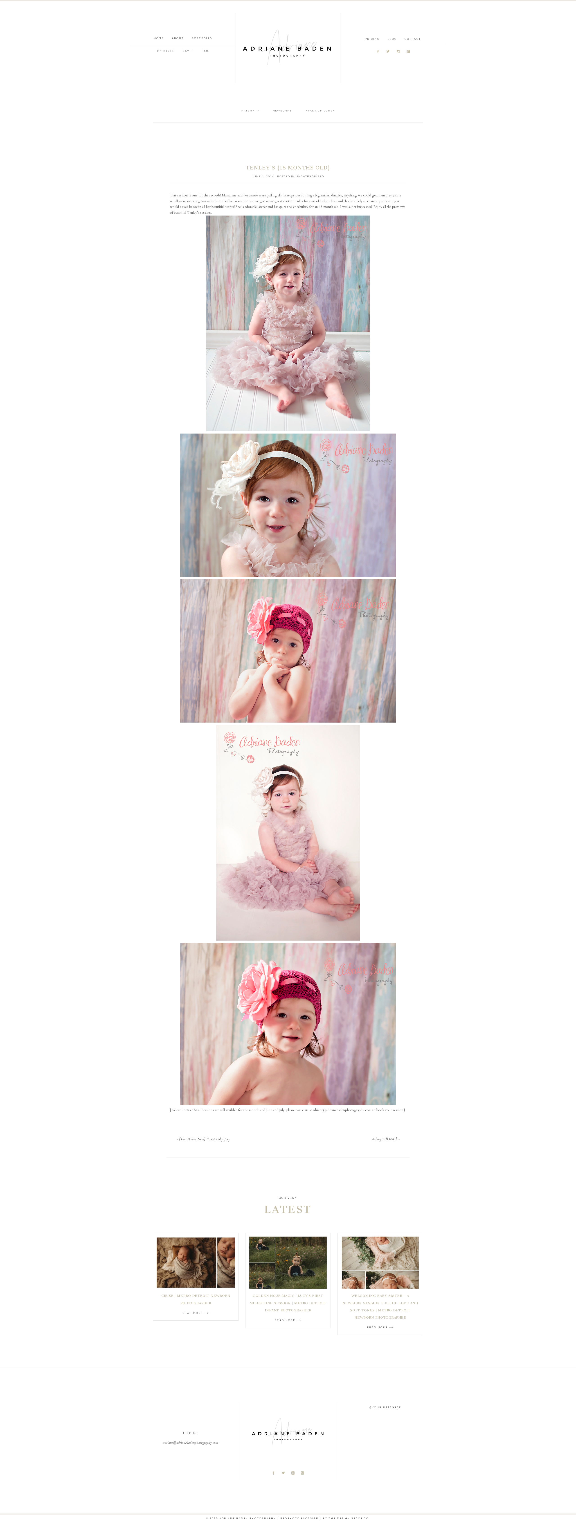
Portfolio (202, 38)
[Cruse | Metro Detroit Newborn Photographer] (196, 1263)
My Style (166, 51)
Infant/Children (319, 110)
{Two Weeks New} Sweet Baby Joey (204, 1140)
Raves (188, 51)
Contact (413, 39)
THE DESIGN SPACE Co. (349, 1518)
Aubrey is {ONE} (384, 1140)
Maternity (250, 110)
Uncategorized (310, 176)
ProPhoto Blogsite (299, 1518)
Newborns (282, 110)
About (178, 38)
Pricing (372, 39)
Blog (392, 39)
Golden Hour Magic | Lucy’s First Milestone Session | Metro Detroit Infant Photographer (288, 1303)
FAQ (205, 51)
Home (159, 38)
